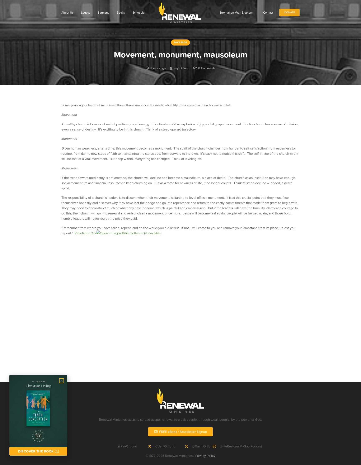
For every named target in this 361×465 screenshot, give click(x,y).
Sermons (103, 12)
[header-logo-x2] (180, 12)
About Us (67, 12)
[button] (61, 380)
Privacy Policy (205, 455)
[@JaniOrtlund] (151, 446)
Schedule (138, 12)
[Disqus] (180, 314)
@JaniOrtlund (165, 446)
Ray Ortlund (181, 68)
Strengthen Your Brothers (236, 12)
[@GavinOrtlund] (188, 446)
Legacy (85, 12)
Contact (268, 12)
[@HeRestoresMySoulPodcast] (216, 446)
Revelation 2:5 (85, 233)
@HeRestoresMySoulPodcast (241, 446)
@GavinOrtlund (203, 446)
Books (121, 12)
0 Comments (206, 68)
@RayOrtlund (127, 446)
